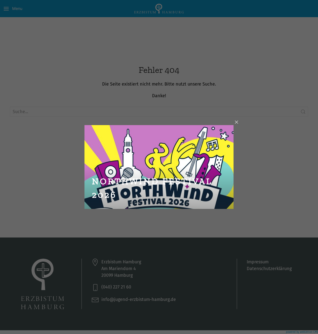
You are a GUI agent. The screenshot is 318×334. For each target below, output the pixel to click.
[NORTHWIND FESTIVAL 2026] (158, 166)
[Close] (236, 122)
